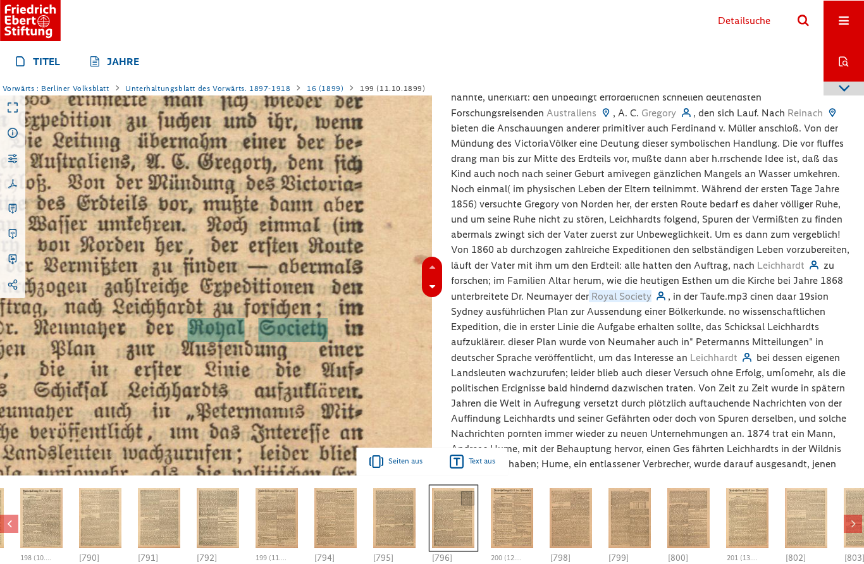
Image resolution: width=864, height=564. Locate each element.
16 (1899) (325, 88)
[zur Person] (686, 113)
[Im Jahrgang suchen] (844, 61)
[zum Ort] (606, 113)
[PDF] (12, 184)
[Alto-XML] (12, 234)
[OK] (803, 21)
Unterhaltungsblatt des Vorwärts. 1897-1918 (207, 88)
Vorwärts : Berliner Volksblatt (56, 88)
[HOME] (30, 20)
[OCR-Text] (12, 209)
